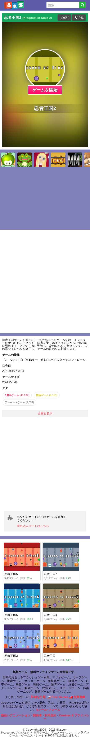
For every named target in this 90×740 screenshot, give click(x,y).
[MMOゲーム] (75, 160)
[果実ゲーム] (8, 160)
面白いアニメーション (15, 715)
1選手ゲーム (17, 395)
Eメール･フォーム (48, 709)
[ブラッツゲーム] (41, 160)
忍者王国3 (11, 655)
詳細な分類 (38, 697)
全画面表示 (45, 413)
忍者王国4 (50, 615)
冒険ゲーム (46, 395)
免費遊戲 (79, 697)
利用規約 (50, 715)
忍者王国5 (11, 574)
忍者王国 (49, 655)
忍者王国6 (11, 615)
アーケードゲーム (19, 402)
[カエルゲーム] (24, 160)
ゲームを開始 (45, 90)
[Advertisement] (45, 464)
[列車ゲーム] (58, 160)
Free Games (59, 697)
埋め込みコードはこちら (33, 526)
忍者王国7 (50, 574)
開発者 (37, 715)
